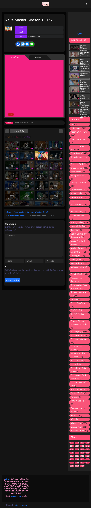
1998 (71, 446)
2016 (82, 459)
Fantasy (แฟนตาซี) (78, 183)
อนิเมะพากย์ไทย (77, 431)
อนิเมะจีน (74, 419)
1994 (77, 443)
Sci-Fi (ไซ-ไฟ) (76, 310)
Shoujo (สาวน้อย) (78, 335)
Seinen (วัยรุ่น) (77, 332)
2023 (77, 466)
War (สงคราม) (76, 408)
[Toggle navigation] (4, 4)
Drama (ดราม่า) (77, 168)
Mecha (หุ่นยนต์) (77, 248)
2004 (82, 449)
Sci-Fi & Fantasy (78, 314)
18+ (72, 124)
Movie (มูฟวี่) (76, 256)
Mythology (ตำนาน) (79, 267)
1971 (71, 443)
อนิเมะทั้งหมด (76, 427)
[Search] (86, 4)
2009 (87, 453)
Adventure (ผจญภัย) (79, 139)
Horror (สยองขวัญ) (78, 215)
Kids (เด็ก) (75, 230)
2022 (71, 466)
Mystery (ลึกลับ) (77, 263)
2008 (82, 453)
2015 (77, 459)
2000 (82, 446)
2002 (71, 449)
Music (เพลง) (76, 260)
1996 (87, 443)
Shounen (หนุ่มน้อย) (79, 339)
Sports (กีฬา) (76, 364)
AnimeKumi (16, 496)
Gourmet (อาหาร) (78, 190)
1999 (77, 446)
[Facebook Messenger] (27, 44)
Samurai (74, 299)
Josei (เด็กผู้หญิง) (78, 226)
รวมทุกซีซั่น (19, 131)
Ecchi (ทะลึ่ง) (76, 172)
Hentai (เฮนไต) (77, 197)
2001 (87, 446)
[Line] (32, 44)
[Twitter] (23, 44)
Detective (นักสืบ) (78, 164)
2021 (87, 463)
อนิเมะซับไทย (76, 423)
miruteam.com (21, 505)
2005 (87, 449)
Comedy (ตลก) (77, 153)
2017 (87, 459)
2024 (82, 466)
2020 (82, 463)
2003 (77, 449)
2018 (71, 463)
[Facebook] (18, 44)
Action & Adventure (79, 132)
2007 (77, 453)
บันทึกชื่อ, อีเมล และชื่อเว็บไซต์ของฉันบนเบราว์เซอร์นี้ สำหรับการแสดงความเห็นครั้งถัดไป (34, 271)
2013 (87, 456)
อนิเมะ (7, 479)
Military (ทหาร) (77, 252)
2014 (71, 459)
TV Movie (75, 397)
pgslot (79, 33)
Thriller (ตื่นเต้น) (77, 393)
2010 (71, 456)
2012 (82, 456)
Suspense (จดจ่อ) (78, 389)
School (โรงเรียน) (78, 303)
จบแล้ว (73, 412)
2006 (71, 453)
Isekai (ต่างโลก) (77, 223)
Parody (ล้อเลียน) (78, 274)
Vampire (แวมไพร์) (78, 401)
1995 (82, 443)
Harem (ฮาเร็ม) (77, 194)
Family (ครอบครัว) (78, 176)
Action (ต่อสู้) (76, 128)
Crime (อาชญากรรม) (79, 157)
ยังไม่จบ (74, 416)
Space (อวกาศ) (77, 361)
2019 (77, 463)
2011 (77, 456)
